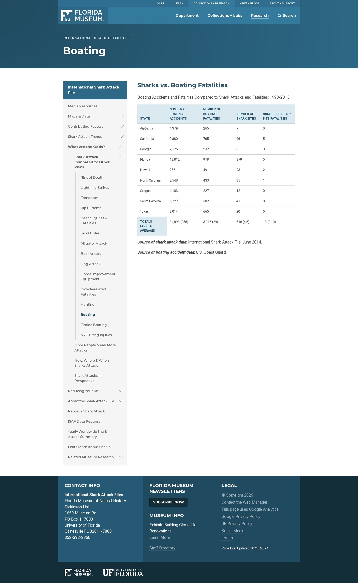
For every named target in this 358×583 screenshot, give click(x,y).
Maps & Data (79, 116)
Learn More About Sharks (89, 447)
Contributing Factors (85, 126)
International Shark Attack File (93, 90)
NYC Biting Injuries (96, 335)
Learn (179, 3)
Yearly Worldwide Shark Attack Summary (87, 434)
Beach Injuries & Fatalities (94, 220)
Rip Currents (91, 208)
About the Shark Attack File (91, 401)
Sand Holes (90, 233)
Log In (227, 538)
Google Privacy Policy (240, 516)
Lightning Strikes (95, 187)
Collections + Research (211, 3)
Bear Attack (91, 254)
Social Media (232, 530)
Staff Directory (162, 548)
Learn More (159, 537)
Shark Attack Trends (85, 137)
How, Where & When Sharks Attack (91, 363)
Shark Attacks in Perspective (88, 378)
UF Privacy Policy (236, 523)
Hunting (87, 304)
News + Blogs (249, 3)
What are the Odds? (86, 147)
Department (187, 15)
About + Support (282, 3)
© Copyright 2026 (237, 495)
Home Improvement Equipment (98, 276)
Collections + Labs (225, 15)
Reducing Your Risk (84, 391)
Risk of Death (92, 177)
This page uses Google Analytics (250, 509)
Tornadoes (90, 198)
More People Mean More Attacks (95, 347)
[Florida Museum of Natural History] (84, 572)
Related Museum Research (91, 457)
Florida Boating (94, 325)
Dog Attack (90, 264)
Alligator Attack (94, 243)
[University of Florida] (128, 572)
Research (260, 15)
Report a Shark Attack (86, 411)
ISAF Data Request (84, 421)
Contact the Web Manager (244, 502)
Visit (160, 3)
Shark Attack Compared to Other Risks (92, 162)
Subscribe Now (168, 502)
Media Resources (82, 106)
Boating (88, 315)
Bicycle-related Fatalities (93, 291)
